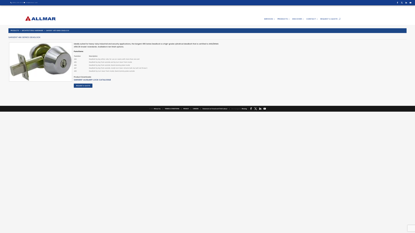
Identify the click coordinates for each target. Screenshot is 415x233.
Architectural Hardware (32, 30)
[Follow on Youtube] (410, 2)
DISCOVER (297, 19)
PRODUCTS (283, 19)
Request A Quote (329, 19)
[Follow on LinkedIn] (406, 2)
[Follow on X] (402, 2)
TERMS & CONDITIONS (172, 109)
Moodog (244, 109)
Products (15, 30)
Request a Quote (83, 86)
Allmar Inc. (157, 109)
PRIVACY (186, 109)
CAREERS (196, 109)
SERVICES (268, 19)
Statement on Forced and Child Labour (215, 109)
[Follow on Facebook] (397, 2)
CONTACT (311, 19)
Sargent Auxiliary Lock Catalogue (92, 79)
